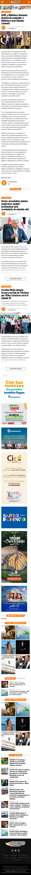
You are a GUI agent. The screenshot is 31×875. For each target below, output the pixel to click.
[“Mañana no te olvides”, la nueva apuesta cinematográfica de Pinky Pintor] (23, 647)
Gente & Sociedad (23, 857)
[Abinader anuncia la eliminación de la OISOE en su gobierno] (8, 667)
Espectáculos (23, 855)
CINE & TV (13, 857)
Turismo (6, 857)
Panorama (13, 855)
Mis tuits (4, 618)
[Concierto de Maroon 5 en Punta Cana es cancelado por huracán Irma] (8, 657)
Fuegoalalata (11, 28)
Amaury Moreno (21, 871)
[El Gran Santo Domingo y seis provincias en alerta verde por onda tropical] (23, 632)
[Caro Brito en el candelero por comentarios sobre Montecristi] (8, 647)
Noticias (5, 855)
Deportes (16, 859)
